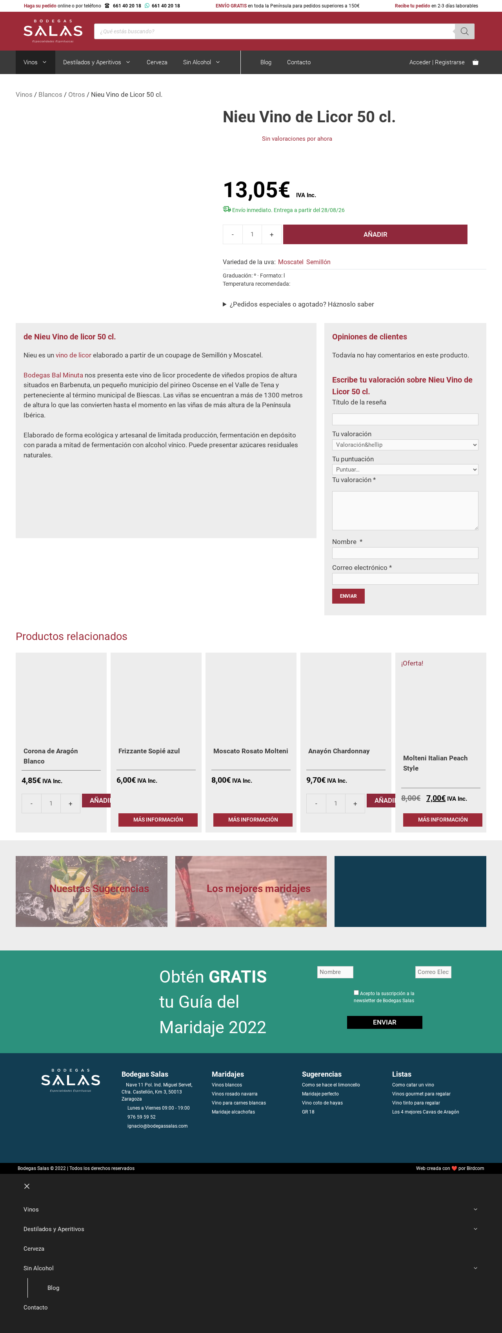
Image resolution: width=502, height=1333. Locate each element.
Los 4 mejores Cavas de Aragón (425, 1112)
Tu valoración (351, 434)
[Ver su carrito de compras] (475, 62)
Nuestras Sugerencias (99, 888)
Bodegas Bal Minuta (53, 375)
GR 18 (308, 1112)
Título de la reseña (359, 402)
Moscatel (291, 262)
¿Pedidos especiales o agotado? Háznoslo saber (302, 304)
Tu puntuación (353, 459)
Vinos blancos (227, 1085)
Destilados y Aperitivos (92, 62)
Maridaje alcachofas (233, 1112)
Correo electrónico (362, 567)
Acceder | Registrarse (437, 62)
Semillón (318, 262)
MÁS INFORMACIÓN (158, 819)
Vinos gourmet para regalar (421, 1094)
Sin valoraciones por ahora (297, 138)
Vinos (31, 62)
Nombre (347, 542)
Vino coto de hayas (322, 1103)
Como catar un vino (413, 1085)
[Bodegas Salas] (49, 30)
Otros (76, 94)
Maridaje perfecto (320, 1094)
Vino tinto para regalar (416, 1103)
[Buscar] (465, 31)
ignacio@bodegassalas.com (157, 1126)
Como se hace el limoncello (331, 1085)
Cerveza (157, 62)
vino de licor (73, 355)
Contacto (299, 62)
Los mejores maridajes (259, 888)
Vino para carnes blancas (239, 1103)
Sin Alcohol (197, 62)
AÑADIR (375, 234)
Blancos (50, 94)
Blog (265, 62)
